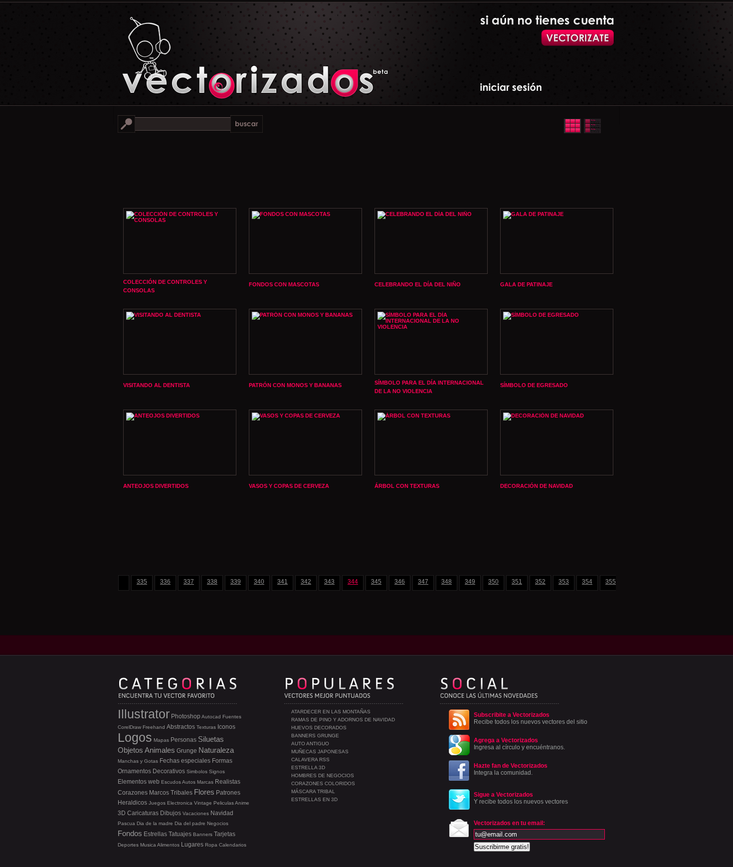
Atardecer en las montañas (330, 711)
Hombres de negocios (322, 775)
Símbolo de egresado (534, 385)
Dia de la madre (155, 823)
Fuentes (231, 716)
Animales (160, 750)
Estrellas (155, 834)
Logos (135, 737)
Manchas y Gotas (138, 761)
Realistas (227, 781)
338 (212, 581)
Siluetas (211, 739)
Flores (204, 792)
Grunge (187, 750)
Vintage (203, 803)
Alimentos (168, 845)
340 (259, 581)
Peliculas (223, 803)
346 (399, 581)
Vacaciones (196, 813)
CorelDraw (129, 727)
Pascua (126, 823)
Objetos (130, 750)
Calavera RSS (310, 759)
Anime (242, 803)
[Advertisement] (366, 169)
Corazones (133, 792)
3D (122, 813)
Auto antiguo (310, 743)
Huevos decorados (319, 727)
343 (329, 581)
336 (165, 581)
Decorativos (169, 771)
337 (188, 581)
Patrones (228, 792)
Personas (183, 739)
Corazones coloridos (323, 783)
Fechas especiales (185, 760)
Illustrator (144, 714)
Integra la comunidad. (511, 769)
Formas (222, 760)
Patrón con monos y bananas (295, 385)
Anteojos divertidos (155, 486)
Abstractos (181, 726)
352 (540, 581)
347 (423, 581)
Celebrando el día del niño (417, 284)
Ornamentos (134, 771)
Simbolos (196, 771)
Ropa (211, 845)
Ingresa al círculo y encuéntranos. (519, 744)
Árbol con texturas (406, 486)
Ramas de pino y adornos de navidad (343, 719)
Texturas (206, 727)
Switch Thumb (582, 126)
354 (587, 581)
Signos (217, 771)
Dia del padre (190, 823)
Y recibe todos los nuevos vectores (521, 798)
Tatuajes (180, 834)
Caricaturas (143, 813)
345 (376, 581)
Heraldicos (132, 802)
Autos (188, 782)
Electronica (179, 803)
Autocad (211, 716)
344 (353, 581)
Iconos (226, 726)
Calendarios (232, 845)
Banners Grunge (315, 735)
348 (446, 581)
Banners (202, 834)
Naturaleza (216, 750)
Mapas (161, 740)
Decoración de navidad (536, 486)
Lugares (192, 844)
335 (142, 581)
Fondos (130, 833)
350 (493, 581)
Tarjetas (224, 834)
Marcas (205, 782)
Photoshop (185, 716)
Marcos (159, 792)
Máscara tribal (313, 791)
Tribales (181, 792)
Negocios (217, 823)
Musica (148, 845)
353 (563, 581)
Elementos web (139, 781)
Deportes (128, 845)
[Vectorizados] (209, 50)
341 (282, 581)
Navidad (221, 813)
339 (235, 581)
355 (610, 581)
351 (517, 581)
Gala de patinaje (526, 284)
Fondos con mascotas (284, 284)
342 (306, 581)
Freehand (154, 727)
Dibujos (170, 813)
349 (470, 581)
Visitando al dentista (156, 385)
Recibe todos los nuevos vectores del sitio (530, 718)
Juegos (157, 803)
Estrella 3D (308, 767)
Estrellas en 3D (314, 799)
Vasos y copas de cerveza (289, 486)
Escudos (171, 782)
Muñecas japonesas (320, 751)
